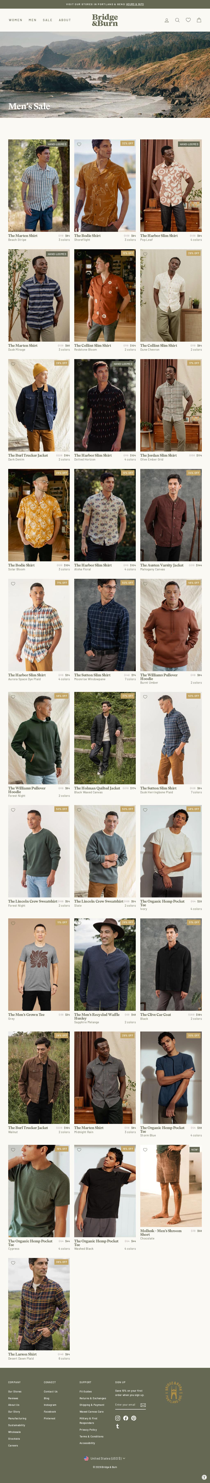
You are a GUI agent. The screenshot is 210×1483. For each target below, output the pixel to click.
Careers (13, 1445)
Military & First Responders (89, 1420)
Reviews (13, 1398)
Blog (46, 1398)
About (65, 20)
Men (33, 20)
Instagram (50, 1404)
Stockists (14, 1438)
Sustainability (16, 1425)
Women (16, 20)
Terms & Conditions (92, 1436)
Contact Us (51, 1391)
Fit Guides (86, 1391)
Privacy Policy (88, 1429)
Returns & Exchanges (93, 1398)
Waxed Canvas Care (92, 1411)
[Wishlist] (188, 20)
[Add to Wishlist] (13, 144)
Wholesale (14, 1432)
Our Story (14, 1411)
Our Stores (15, 1391)
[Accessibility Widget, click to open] (204, 1477)
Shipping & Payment (92, 1404)
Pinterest (49, 1418)
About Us (13, 1404)
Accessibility (87, 1443)
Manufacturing (17, 1418)
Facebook (50, 1411)
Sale (48, 20)
